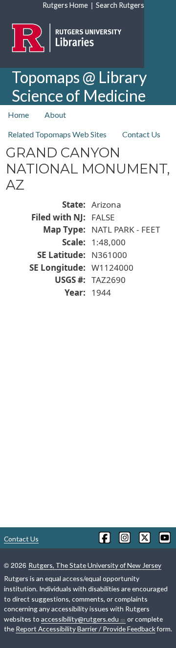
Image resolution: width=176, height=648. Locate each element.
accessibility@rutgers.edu (80, 619)
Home (18, 114)
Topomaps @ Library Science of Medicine (79, 86)
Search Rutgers (120, 5)
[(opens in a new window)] (103, 537)
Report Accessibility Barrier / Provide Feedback (85, 629)
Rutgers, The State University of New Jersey (94, 565)
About (55, 114)
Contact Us (141, 134)
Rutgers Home (65, 5)
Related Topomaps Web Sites (57, 134)
